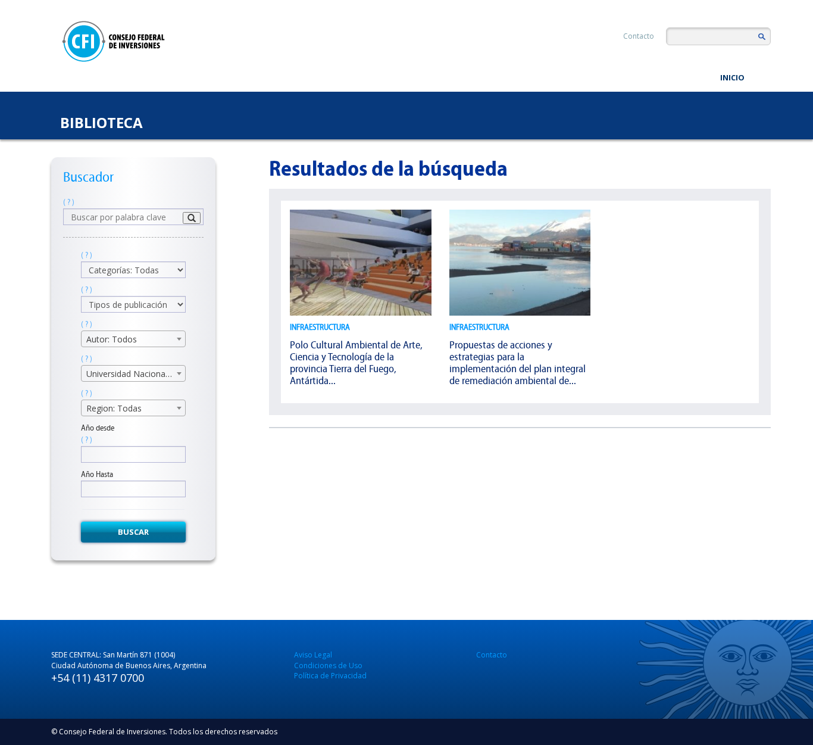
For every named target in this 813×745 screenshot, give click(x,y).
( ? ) (68, 202)
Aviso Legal (313, 655)
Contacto (638, 36)
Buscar (133, 531)
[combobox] (133, 339)
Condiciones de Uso (328, 665)
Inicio (732, 77)
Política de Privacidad (330, 676)
